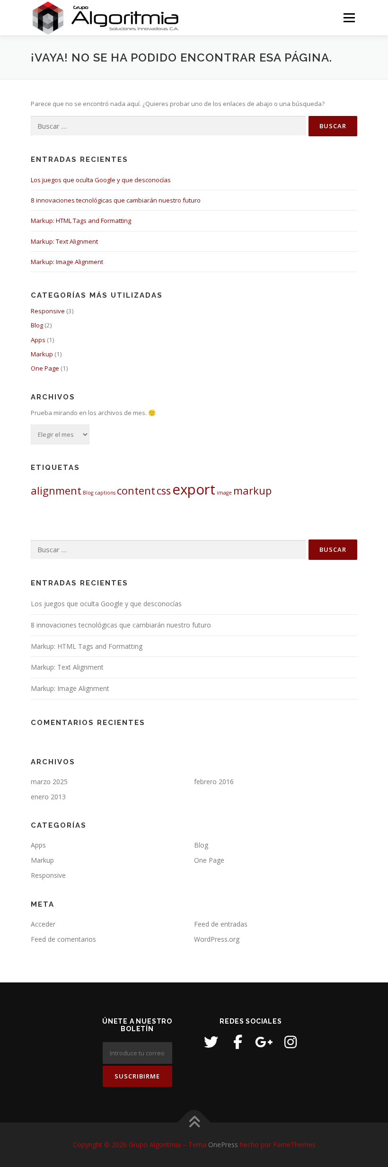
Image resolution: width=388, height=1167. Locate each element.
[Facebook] (237, 1042)
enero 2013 (48, 796)
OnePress (223, 1144)
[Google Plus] (264, 1042)
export (193, 489)
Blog (37, 325)
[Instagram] (290, 1042)
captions (105, 492)
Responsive (48, 311)
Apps (38, 340)
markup (252, 490)
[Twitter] (211, 1042)
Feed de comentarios (63, 939)
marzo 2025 (49, 781)
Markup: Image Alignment (67, 261)
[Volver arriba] (194, 1123)
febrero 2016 (214, 781)
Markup (42, 354)
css (164, 490)
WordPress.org (216, 939)
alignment (56, 490)
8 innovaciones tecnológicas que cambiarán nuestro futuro (116, 200)
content (136, 490)
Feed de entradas (220, 923)
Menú (349, 17)
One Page (45, 368)
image (224, 492)
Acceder (43, 923)
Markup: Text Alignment (64, 241)
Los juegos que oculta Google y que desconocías (101, 180)
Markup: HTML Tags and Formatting (81, 220)
